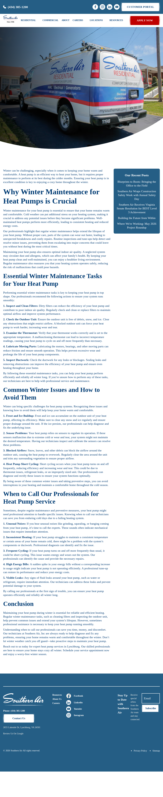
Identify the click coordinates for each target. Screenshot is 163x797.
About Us (56, 699)
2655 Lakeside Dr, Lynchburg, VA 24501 (21, 727)
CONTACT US (141, 43)
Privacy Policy (140, 751)
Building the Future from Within (137, 218)
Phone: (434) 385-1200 (14, 711)
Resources (57, 695)
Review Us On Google (13, 733)
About (65, 20)
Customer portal (140, 7)
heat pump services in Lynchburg (60, 646)
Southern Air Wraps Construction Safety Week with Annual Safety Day (136, 195)
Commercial (50, 20)
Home (7, 59)
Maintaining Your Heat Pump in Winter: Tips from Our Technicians (61, 59)
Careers (56, 703)
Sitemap (156, 751)
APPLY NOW (145, 20)
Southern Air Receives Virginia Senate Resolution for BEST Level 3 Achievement (137, 208)
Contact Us (18, 718)
